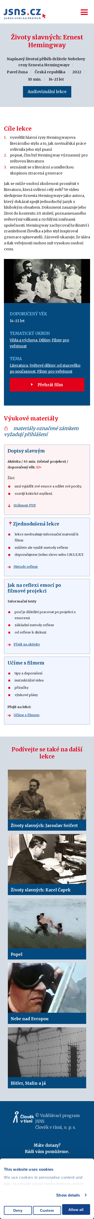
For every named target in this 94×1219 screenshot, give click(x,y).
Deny (17, 1210)
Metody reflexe (26, 567)
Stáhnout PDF (25, 505)
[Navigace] (84, 12)
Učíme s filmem (26, 715)
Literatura (19, 365)
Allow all (76, 1210)
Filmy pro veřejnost (54, 371)
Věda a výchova (23, 340)
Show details (68, 1195)
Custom (47, 1210)
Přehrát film (50, 384)
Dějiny (44, 340)
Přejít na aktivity (27, 644)
